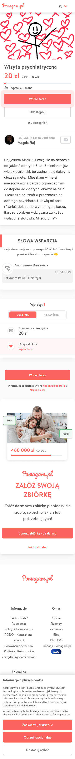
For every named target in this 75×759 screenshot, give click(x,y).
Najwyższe (51, 315)
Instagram (32, 588)
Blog (56, 635)
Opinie (56, 618)
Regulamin (19, 623)
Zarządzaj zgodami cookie (18, 657)
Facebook (8, 588)
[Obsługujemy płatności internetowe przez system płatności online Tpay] (56, 651)
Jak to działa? (38, 547)
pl (60, 6)
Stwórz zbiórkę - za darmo (37, 533)
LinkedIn (43, 588)
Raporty (56, 623)
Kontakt (19, 640)
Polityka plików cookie (19, 651)
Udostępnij (37, 112)
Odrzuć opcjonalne (37, 737)
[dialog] (37, 717)
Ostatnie (22, 315)
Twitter (20, 588)
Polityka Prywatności (19, 629)
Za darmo (56, 629)
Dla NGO (56, 640)
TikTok (55, 588)
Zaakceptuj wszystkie (37, 724)
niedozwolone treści (53, 385)
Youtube (67, 588)
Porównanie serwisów (18, 646)
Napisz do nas (37, 390)
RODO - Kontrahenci (18, 635)
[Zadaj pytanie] (65, 140)
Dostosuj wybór (37, 750)
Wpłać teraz (37, 99)
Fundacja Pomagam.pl (56, 646)
